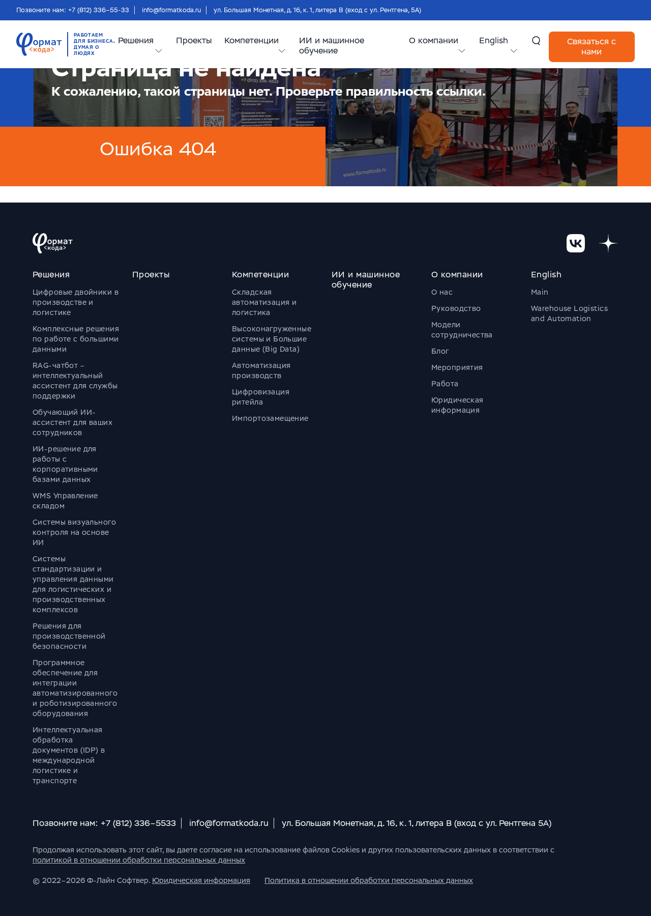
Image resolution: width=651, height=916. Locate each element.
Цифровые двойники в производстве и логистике (76, 302)
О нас (442, 292)
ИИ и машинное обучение (331, 45)
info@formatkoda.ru (171, 10)
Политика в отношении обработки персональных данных (368, 880)
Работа (445, 383)
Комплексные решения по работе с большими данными (76, 339)
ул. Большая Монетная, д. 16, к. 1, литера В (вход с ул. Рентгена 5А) (416, 823)
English (493, 40)
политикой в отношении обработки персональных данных (139, 860)
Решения (136, 40)
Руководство (456, 308)
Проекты (194, 40)
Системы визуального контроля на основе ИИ (74, 532)
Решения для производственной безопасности (69, 636)
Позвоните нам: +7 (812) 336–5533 (104, 823)
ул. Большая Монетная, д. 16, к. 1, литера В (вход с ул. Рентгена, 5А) (317, 10)
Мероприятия (457, 367)
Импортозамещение (270, 418)
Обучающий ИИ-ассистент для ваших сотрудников (72, 422)
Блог (440, 351)
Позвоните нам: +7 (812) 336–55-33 (72, 10)
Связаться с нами (591, 46)
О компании (433, 40)
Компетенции (251, 40)
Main (540, 292)
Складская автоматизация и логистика (264, 302)
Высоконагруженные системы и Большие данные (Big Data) (271, 339)
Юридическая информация (201, 880)
